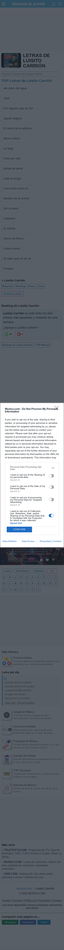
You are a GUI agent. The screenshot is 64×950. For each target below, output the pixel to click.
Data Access (28, 541)
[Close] (57, 409)
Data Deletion (10, 541)
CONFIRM (19, 529)
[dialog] (32, 475)
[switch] (51, 475)
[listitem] (32, 468)
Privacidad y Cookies (50, 541)
